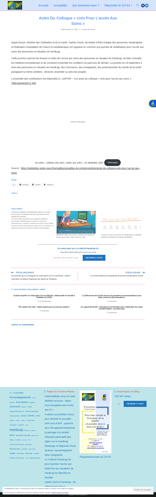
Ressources (32, 449)
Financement (30, 420)
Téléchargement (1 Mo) (23, 83)
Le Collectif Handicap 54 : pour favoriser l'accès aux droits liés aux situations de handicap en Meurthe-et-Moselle (59, 468)
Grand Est (21, 425)
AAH (10, 393)
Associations (22, 402)
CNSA (30, 407)
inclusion (27, 430)
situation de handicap (16, 458)
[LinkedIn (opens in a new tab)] (146, 5)
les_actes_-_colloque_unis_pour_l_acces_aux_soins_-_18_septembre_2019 (69, 162)
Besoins (23, 407)
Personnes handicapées (16, 444)
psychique (24, 449)
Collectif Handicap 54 (16, 411)
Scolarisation (20, 453)
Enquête (17, 420)
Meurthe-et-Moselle (23, 435)
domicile (24, 416)
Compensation (14, 416)
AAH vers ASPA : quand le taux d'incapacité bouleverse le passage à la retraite (60, 428)
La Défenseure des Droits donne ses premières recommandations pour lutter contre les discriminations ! (111, 296)
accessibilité (18, 393)
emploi (37, 416)
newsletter (18, 440)
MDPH (12, 435)
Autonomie (14, 406)
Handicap (16, 430)
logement (33, 430)
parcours (24, 440)
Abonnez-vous (94, 258)
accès (34, 398)
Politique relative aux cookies (60, 492)
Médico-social (34, 435)
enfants (11, 420)
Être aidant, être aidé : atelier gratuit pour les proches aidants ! (44, 307)
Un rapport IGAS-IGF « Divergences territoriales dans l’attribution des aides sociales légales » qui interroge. (112, 308)
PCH (29, 440)
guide (26, 425)
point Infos (28, 444)
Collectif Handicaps (31, 411)
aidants (12, 402)
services (28, 453)
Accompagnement (20, 397)
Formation (13, 425)
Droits (31, 415)
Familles (23, 420)
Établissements (34, 458)
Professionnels (14, 449)
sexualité (36, 453)
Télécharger (112, 162)
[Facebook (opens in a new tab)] (143, 5)
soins (26, 458)
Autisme (32, 402)
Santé (12, 453)
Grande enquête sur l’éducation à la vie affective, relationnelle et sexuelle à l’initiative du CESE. (44, 296)
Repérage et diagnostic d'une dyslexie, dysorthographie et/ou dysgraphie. (60, 450)
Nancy (11, 440)
